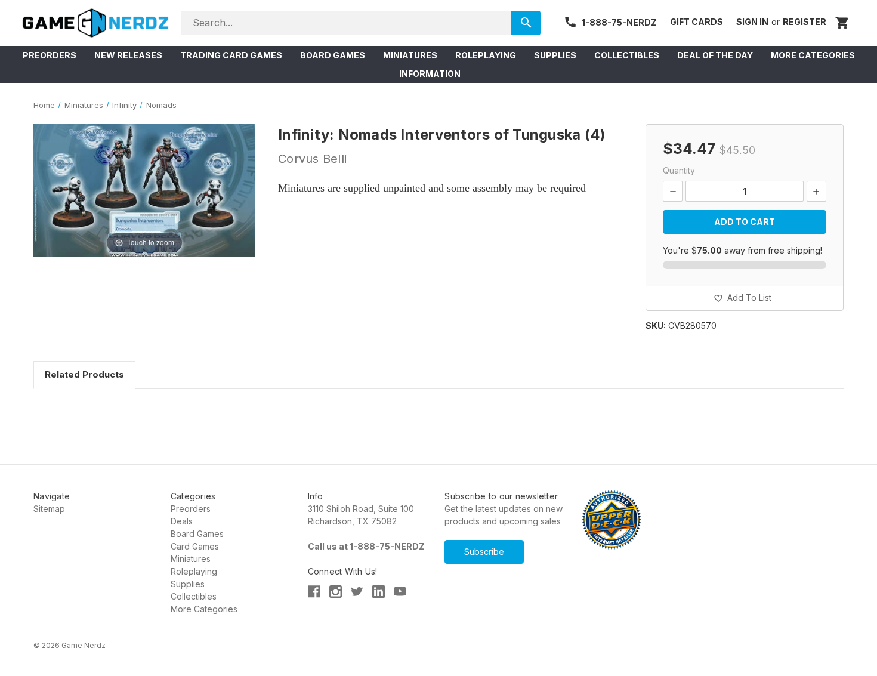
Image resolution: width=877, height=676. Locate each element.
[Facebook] (314, 591)
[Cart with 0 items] (842, 22)
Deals (182, 521)
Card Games (195, 546)
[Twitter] (357, 591)
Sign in (752, 22)
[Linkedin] (378, 591)
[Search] (526, 23)
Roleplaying (194, 571)
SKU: (656, 325)
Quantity (679, 170)
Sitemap (49, 509)
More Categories (204, 609)
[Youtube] (400, 591)
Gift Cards (696, 22)
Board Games (197, 534)
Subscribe (484, 552)
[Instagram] (335, 591)
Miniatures (191, 559)
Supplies (188, 584)
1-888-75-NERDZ (619, 22)
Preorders (191, 509)
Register (804, 22)
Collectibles (194, 596)
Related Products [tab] (84, 374)
